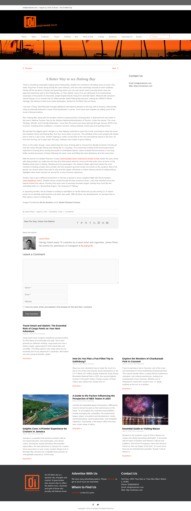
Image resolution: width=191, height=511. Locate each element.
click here (111, 479)
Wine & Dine (88, 37)
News (34, 37)
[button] (77, 222)
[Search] (167, 37)
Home (23, 37)
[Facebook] (93, 505)
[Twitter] (98, 505)
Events (139, 37)
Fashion (67, 37)
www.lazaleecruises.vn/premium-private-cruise (80, 159)
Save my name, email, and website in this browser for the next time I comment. (58, 307)
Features (45, 37)
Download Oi (127, 37)
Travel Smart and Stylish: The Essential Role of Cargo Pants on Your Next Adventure (44, 328)
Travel (56, 37)
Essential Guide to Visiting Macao (141, 428)
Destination (53, 212)
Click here (76, 493)
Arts (76, 37)
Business (113, 37)
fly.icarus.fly (87, 246)
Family (101, 37)
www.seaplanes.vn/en (32, 180)
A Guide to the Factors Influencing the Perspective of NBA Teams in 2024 (94, 397)
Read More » (27, 358)
